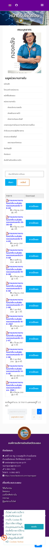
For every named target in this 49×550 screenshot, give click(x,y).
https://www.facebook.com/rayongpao (20, 476)
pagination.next (17, 417)
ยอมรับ (34, 526)
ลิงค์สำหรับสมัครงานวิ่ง (12, 160)
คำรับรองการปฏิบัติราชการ (14, 130)
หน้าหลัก (7, 84)
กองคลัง (27, 20)
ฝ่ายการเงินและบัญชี (15, 119)
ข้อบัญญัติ (8, 148)
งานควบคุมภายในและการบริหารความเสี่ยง (19, 125)
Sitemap (6, 498)
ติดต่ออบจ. (6, 491)
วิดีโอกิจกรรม (7, 488)
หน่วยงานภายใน (9, 101)
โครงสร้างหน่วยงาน (11, 89)
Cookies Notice (16, 542)
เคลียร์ (23, 182)
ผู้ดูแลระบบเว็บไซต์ (9, 501)
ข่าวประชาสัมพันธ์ (10, 136)
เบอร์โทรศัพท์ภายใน (10, 495)
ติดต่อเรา (7, 154)
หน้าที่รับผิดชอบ (9, 95)
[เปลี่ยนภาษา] (4, 538)
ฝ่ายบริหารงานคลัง (15, 107)
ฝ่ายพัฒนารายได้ (14, 113)
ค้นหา (10, 182)
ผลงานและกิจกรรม (14, 142)
